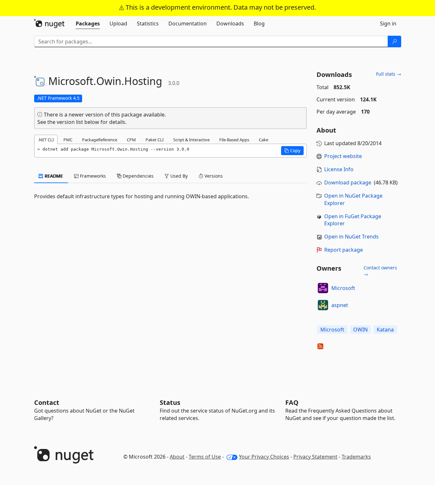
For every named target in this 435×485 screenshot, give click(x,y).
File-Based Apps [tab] (234, 140)
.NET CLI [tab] (46, 140)
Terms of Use (205, 456)
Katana (385, 329)
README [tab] (53, 176)
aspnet (339, 305)
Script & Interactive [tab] (191, 140)
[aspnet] (323, 305)
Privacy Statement (315, 456)
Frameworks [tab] (92, 176)
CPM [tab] (131, 140)
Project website (343, 156)
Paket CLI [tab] (155, 140)
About (177, 456)
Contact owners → (380, 271)
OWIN (360, 329)
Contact (46, 402)
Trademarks (356, 456)
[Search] (394, 41)
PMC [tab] (67, 140)
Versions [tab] (213, 176)
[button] (292, 150)
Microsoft (343, 288)
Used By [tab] (178, 176)
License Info (339, 169)
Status (170, 402)
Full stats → (388, 74)
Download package (347, 182)
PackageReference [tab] (99, 140)
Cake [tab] (263, 140)
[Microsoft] (323, 288)
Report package (343, 249)
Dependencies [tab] (137, 176)
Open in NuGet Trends (351, 236)
